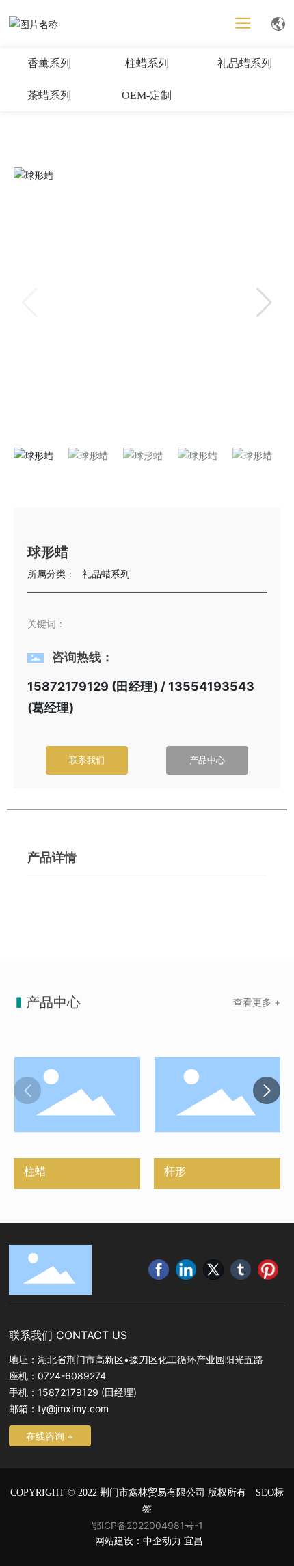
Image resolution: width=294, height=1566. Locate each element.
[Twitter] (213, 1269)
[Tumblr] (240, 1269)
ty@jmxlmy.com (73, 1408)
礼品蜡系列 (244, 63)
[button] (264, 303)
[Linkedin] (186, 1269)
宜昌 (193, 1541)
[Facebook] (158, 1269)
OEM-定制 (147, 95)
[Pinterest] (268, 1269)
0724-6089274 (72, 1376)
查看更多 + (256, 1002)
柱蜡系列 (147, 63)
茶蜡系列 (49, 95)
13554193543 (211, 686)
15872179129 (68, 686)
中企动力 (162, 1541)
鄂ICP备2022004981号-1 (147, 1525)
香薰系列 (49, 63)
